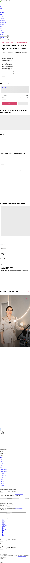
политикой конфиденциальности (22, 556)
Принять (1, 557)
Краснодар (3, 523)
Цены (1, 4)
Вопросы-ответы (2, 485)
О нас (1, 443)
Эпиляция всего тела (3, 475)
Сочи (2, 532)
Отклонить (4, 557)
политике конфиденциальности (3, 423)
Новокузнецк (3, 526)
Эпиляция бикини (2, 23)
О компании (1, 27)
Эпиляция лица (2, 25)
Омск (2, 527)
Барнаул (3, 519)
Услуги (1, 5)
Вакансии (1, 31)
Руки (1, 467)
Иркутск (3, 522)
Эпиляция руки (2, 477)
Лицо (1, 10)
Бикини (1, 8)
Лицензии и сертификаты (3, 29)
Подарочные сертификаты (5, 444)
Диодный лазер (2, 18)
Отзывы (1, 30)
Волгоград (3, 520)
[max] (25, 103)
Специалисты (3, 443)
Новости (1, 28)
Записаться (2, 455)
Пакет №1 (4, 87)
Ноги (1, 14)
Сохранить (2, 562)
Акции (1, 26)
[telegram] (20, 103)
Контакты (1, 34)
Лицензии (10, 443)
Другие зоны (2, 16)
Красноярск (3, 524)
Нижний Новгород (4, 525)
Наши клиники (2, 481)
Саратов (3, 531)
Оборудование (2, 32)
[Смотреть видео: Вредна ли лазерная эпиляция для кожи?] (15, 321)
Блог (0, 33)
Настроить (2, 558)
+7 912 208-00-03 (2, 37)
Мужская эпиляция (2, 12)
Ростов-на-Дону (4, 529)
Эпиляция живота (2, 473)
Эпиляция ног (2, 24)
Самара (3, 530)
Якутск (3, 535)
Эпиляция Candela (2, 20)
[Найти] (8, 36)
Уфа (2, 534)
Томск (2, 533)
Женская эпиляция (2, 6)
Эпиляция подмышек (3, 22)
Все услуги (1, 7)
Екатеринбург (3, 521)
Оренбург (3, 528)
